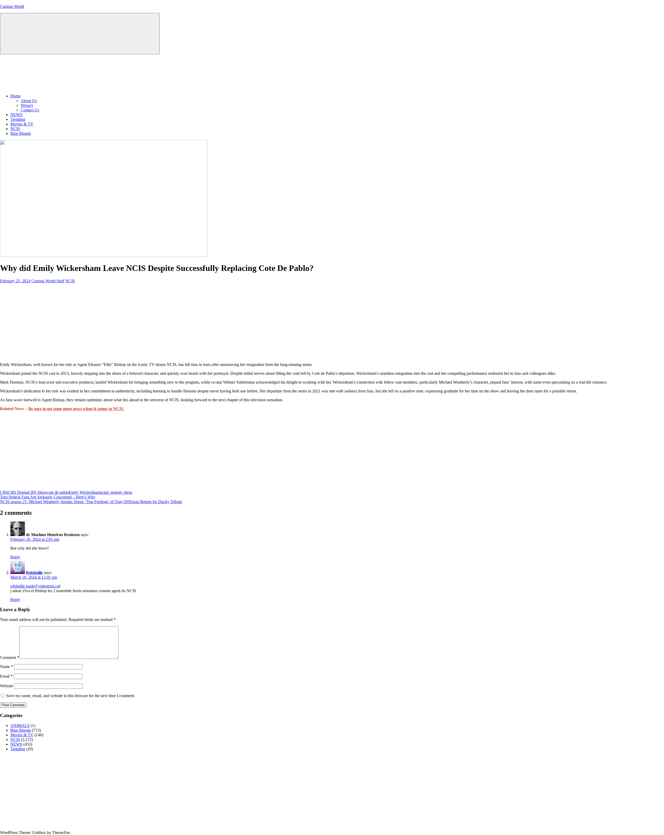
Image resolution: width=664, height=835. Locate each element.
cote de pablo (58, 492)
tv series (113, 492)
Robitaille (34, 572)
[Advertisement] (332, 321)
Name (6, 666)
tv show (126, 492)
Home (15, 96)
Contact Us (30, 110)
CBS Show (37, 492)
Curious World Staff (47, 281)
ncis (103, 492)
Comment (9, 657)
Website (6, 686)
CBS (4, 492)
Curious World (12, 6)
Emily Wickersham (84, 492)
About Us (29, 100)
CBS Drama (18, 492)
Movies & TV (21, 124)
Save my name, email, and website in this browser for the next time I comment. (70, 695)
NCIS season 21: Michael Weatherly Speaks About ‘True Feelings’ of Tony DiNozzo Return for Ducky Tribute (91, 501)
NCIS (15, 128)
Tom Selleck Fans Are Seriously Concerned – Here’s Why (47, 497)
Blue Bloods (20, 133)
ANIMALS (20, 725)
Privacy (27, 105)
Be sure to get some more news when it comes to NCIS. (76, 408)
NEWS (16, 114)
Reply (15, 557)
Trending (17, 119)
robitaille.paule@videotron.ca (34, 586)
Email (6, 676)
